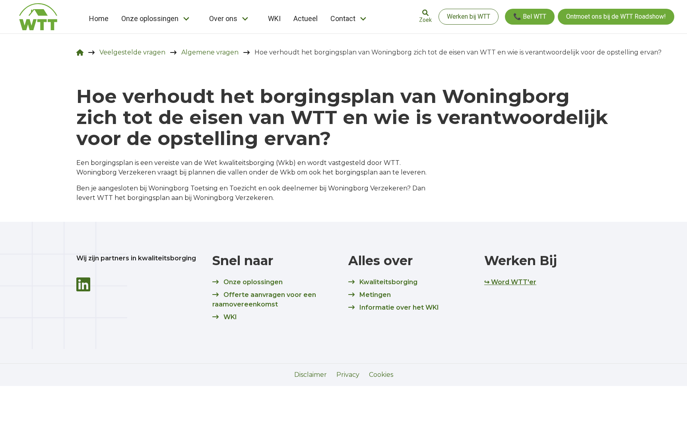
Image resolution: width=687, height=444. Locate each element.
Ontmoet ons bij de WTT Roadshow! (616, 16)
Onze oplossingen (150, 18)
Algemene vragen (210, 52)
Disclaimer (310, 374)
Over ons (223, 18)
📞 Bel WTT (529, 16)
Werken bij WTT (468, 16)
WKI (274, 18)
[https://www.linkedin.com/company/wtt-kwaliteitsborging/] (83, 284)
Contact (342, 18)
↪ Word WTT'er (510, 282)
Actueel (305, 18)
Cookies (381, 374)
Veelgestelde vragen (132, 52)
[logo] (38, 16)
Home (99, 18)
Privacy (347, 374)
